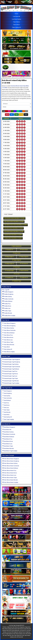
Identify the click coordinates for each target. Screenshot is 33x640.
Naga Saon (27, 627)
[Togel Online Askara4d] (16, 524)
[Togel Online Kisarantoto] (16, 60)
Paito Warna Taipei (8, 342)
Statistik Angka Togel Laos (10, 376)
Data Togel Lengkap (9, 419)
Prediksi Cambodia (8, 299)
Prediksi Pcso (7, 303)
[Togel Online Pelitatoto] (16, 67)
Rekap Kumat (17, 253)
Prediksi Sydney (8, 296)
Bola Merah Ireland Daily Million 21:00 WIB (13, 231)
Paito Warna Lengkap (9, 351)
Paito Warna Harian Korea (10, 472)
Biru (12, 114)
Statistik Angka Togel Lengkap (11, 383)
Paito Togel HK (5, 289)
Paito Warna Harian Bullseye (11, 468)
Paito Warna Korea (8, 337)
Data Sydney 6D (8, 417)
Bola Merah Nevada (9, 448)
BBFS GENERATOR (17, 246)
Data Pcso (6, 402)
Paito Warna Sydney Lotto (19, 633)
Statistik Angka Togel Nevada (11, 380)
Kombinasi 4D (10, 277)
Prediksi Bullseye (8, 301)
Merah (7, 114)
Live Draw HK (16, 16)
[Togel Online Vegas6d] (16, 517)
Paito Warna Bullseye (9, 332)
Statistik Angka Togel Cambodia (12, 366)
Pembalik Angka (10, 270)
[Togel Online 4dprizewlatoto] (16, 544)
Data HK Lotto (10, 635)
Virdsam (4, 627)
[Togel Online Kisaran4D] (16, 53)
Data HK (22, 628)
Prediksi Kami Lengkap (9, 315)
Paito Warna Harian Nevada (11, 480)
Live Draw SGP (10, 632)
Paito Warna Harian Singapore (11, 458)
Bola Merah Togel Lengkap (10, 450)
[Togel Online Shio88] (16, 613)
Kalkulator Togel (17, 281)
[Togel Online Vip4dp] (16, 572)
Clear (4, 111)
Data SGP (26, 628)
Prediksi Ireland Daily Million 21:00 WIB (13, 238)
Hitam (26, 114)
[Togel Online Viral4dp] (16, 74)
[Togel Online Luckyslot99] (16, 565)
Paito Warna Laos (8, 340)
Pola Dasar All (24, 263)
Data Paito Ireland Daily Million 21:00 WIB (13, 228)
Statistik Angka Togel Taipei (11, 378)
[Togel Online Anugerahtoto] (16, 585)
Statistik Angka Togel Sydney (11, 364)
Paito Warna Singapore (9, 323)
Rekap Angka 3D (24, 256)
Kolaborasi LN (24, 277)
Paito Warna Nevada (9, 344)
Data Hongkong (8, 393)
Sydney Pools (22, 632)
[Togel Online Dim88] (16, 40)
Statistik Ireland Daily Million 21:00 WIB (13, 234)
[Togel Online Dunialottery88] (16, 578)
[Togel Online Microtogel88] (16, 490)
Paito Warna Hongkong (9, 325)
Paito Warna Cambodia (9, 330)
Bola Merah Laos (8, 443)
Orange (21, 114)
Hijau (16, 114)
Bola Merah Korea (8, 441)
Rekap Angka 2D (17, 260)
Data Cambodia (8, 398)
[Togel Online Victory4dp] (16, 503)
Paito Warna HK (15, 627)
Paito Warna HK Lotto (19, 635)
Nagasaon (22, 627)
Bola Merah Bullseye (9, 436)
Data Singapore (8, 391)
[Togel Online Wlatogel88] (16, 537)
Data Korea (6, 405)
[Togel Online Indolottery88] (16, 592)
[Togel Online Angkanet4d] (16, 599)
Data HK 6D (6, 414)
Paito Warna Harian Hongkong (11, 461)
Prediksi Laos (7, 308)
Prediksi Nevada (8, 313)
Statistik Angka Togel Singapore (12, 359)
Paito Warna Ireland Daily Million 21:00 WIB (14, 221)
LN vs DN (17, 274)
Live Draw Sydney (16, 19)
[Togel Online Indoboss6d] (16, 496)
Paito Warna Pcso (8, 335)
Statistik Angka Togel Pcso (10, 371)
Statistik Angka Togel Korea (11, 373)
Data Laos (6, 407)
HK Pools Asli (20, 637)
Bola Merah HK (7, 429)
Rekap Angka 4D (10, 263)
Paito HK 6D (16, 24)
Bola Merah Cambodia (9, 434)
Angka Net (9, 627)
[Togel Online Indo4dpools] (16, 558)
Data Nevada (7, 412)
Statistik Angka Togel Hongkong (12, 362)
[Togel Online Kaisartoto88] (16, 551)
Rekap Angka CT (10, 256)
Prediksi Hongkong (8, 294)
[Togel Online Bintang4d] (16, 531)
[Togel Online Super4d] (16, 47)
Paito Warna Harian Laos (10, 475)
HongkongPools (9, 633)
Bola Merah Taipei (8, 446)
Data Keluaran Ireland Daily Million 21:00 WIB (14, 218)
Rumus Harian (24, 249)
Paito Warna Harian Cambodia (11, 465)
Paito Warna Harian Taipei (10, 477)
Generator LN (10, 249)
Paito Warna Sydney (9, 328)
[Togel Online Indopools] (16, 606)
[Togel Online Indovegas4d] (16, 619)
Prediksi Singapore (8, 292)
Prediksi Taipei (7, 310)
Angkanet (16, 632)
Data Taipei (7, 410)
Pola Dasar (17, 267)
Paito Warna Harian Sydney (11, 463)
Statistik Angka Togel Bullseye (11, 369)
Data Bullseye (7, 400)
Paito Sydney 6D (16, 27)
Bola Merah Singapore (9, 427)
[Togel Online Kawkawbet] (16, 510)
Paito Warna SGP (15, 628)
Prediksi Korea (7, 306)
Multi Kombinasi (24, 270)
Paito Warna (16, 22)
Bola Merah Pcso (8, 439)
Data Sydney (7, 395)
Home (16, 13)
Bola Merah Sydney (9, 432)
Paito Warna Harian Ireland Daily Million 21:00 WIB (15, 224)
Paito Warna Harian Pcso (10, 470)
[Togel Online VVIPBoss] (16, 33)
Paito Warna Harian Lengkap (11, 482)
